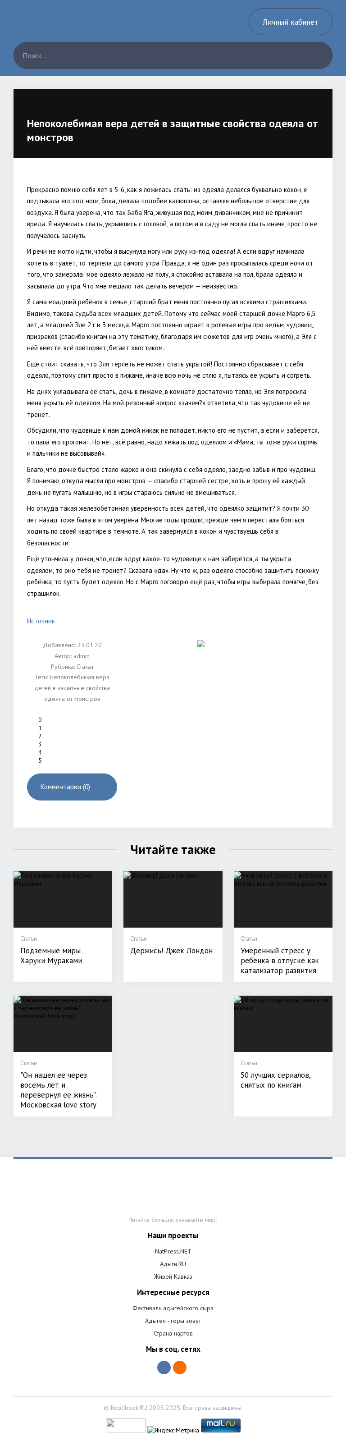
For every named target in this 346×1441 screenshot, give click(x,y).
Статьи (85, 667)
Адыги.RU (173, 1264)
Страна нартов (173, 1333)
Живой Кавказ (173, 1276)
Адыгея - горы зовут (173, 1321)
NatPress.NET (173, 1251)
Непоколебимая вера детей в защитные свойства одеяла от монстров (72, 688)
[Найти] (319, 55)
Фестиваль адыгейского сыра (173, 1308)
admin (81, 656)
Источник (41, 621)
